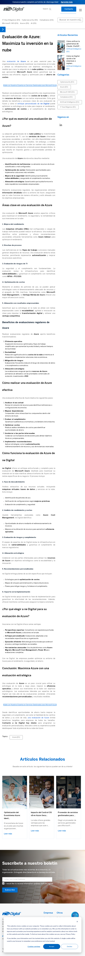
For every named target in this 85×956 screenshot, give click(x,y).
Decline (69, 946)
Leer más (8, 834)
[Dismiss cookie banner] (77, 921)
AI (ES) (33, 23)
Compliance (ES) (47, 20)
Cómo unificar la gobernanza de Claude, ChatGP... (73, 44)
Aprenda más (67, 2)
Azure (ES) (24, 23)
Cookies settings (34, 946)
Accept (51, 946)
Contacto (69, 9)
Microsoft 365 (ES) (10, 23)
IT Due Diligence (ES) (11, 20)
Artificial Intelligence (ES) (69, 102)
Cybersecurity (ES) (30, 20)
